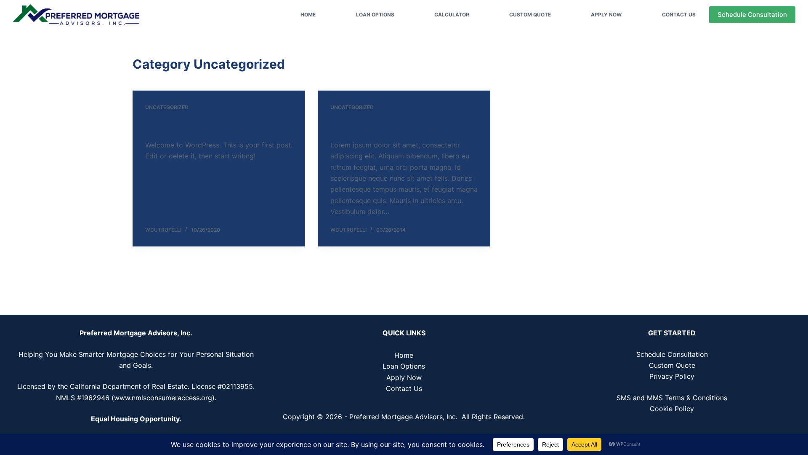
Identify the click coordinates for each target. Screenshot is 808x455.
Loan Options (375, 14)
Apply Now (606, 14)
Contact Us (679, 14)
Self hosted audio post (376, 125)
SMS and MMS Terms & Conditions (672, 397)
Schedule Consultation (752, 15)
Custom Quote (530, 14)
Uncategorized (167, 107)
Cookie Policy (672, 408)
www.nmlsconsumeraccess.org (163, 397)
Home (308, 14)
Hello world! (169, 125)
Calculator (451, 14)
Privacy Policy (671, 376)
